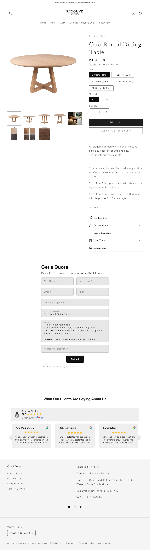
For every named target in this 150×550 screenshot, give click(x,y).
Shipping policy (103, 543)
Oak (106, 99)
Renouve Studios (22, 543)
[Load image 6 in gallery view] (14, 134)
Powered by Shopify (38, 543)
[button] (10, 13)
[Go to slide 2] (73, 451)
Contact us (130, 172)
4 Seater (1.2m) (122, 75)
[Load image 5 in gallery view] (75, 118)
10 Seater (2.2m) (101, 88)
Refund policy (56, 543)
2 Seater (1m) (99, 75)
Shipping (93, 64)
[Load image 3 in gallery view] (44, 118)
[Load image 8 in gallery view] (44, 134)
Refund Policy (14, 478)
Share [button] (95, 207)
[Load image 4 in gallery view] (60, 118)
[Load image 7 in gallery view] (29, 134)
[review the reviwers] (47, 428)
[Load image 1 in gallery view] (14, 118)
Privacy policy (70, 543)
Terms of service (86, 543)
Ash (94, 99)
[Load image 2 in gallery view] (29, 118)
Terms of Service (16, 488)
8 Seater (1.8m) (124, 81)
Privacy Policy (14, 473)
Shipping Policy (15, 483)
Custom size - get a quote (116, 130)
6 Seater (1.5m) (100, 81)
